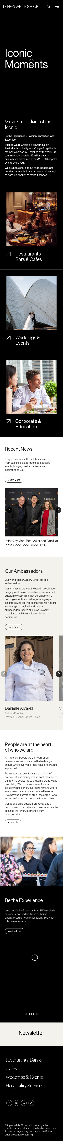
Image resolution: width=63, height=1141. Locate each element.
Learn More (14, 479)
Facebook (9, 1103)
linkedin (23, 1103)
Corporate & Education (28, 423)
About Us (13, 822)
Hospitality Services (24, 1086)
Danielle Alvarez (19, 708)
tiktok (31, 1103)
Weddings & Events (27, 340)
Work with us (14, 931)
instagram (16, 1103)
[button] (9, 510)
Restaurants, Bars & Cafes (28, 256)
